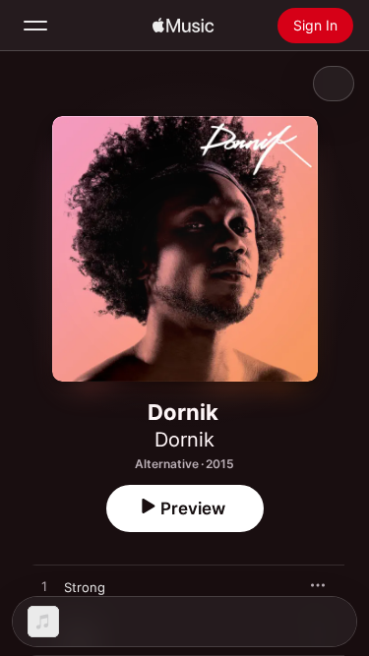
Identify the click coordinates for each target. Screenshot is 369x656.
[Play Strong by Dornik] (44, 587)
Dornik (184, 439)
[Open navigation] (35, 25)
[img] (183, 25)
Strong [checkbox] (84, 587)
